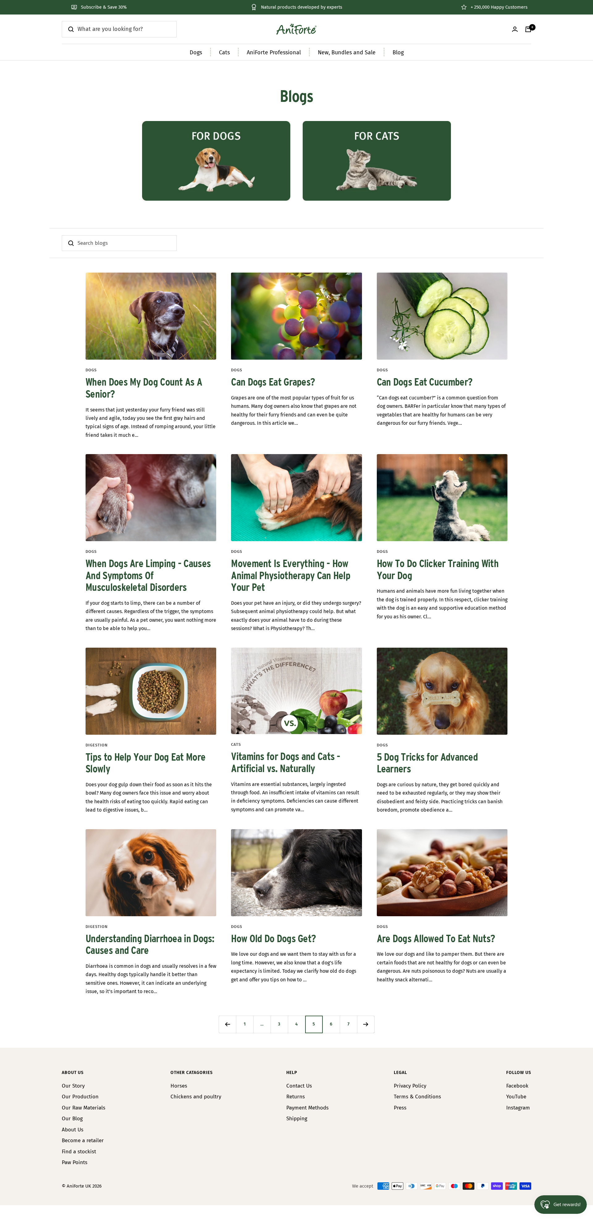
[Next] (365, 1024)
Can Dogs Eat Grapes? (273, 382)
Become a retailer (83, 1140)
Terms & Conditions (417, 1096)
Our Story (73, 1086)
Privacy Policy (410, 1086)
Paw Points (74, 1162)
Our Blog (72, 1118)
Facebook (517, 1086)
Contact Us (299, 1086)
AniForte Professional (274, 52)
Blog (398, 52)
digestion (97, 745)
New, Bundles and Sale (347, 52)
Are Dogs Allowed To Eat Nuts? (436, 939)
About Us (72, 1129)
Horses (178, 1086)
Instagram (518, 1108)
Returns (295, 1096)
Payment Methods (307, 1108)
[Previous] (227, 1024)
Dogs (196, 52)
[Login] (515, 29)
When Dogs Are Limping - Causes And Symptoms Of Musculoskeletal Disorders (148, 576)
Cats (224, 52)
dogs (91, 370)
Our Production (80, 1096)
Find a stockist (79, 1151)
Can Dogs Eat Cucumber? (425, 382)
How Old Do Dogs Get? (273, 939)
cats (236, 744)
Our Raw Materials (83, 1108)
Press (400, 1108)
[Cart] (528, 29)
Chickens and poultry (195, 1096)
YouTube (516, 1096)
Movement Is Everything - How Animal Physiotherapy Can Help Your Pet (290, 576)
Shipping (296, 1118)
